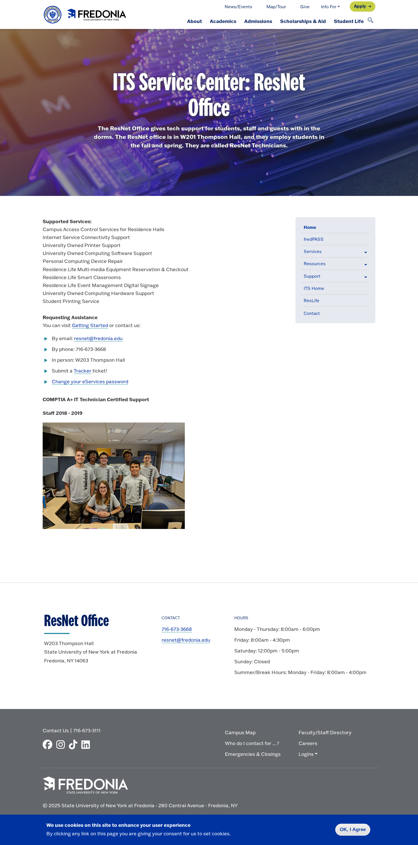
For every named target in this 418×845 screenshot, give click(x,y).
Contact (312, 313)
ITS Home (314, 288)
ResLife (311, 300)
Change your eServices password (90, 381)
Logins (306, 754)
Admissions (258, 21)
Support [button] (312, 276)
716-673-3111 (87, 730)
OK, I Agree (353, 829)
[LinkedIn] (87, 744)
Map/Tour (276, 6)
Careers (308, 743)
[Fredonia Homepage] (85, 15)
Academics (223, 21)
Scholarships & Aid (303, 21)
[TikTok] (74, 744)
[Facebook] (49, 744)
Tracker (82, 371)
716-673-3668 (177, 629)
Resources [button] (315, 263)
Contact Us (56, 730)
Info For (328, 6)
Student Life (349, 21)
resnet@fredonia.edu (98, 338)
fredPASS (314, 239)
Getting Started (90, 325)
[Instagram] (62, 744)
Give (305, 6)
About (194, 21)
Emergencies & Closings (253, 754)
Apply (360, 6)
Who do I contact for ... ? (252, 743)
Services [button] (313, 251)
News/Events (238, 6)
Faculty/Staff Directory (325, 732)
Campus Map (240, 732)
